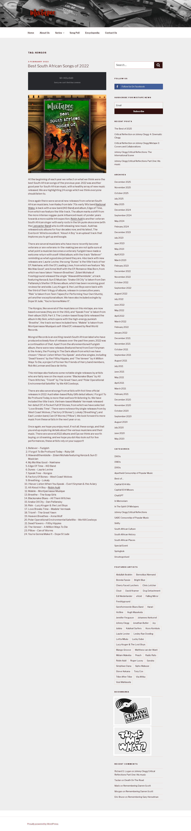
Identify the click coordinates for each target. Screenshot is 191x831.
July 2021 (118, 366)
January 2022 (120, 332)
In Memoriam (121, 501)
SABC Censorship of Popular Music (131, 517)
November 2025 (122, 187)
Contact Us (111, 33)
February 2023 (121, 265)
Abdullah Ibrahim (124, 574)
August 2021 (120, 360)
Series (58, 33)
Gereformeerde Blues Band (129, 607)
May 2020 (119, 438)
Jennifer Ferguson (125, 617)
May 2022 (119, 310)
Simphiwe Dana (123, 666)
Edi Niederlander (124, 596)
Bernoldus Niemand (146, 574)
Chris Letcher (149, 585)
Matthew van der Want (146, 650)
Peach (138, 655)
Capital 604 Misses (124, 490)
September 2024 (122, 215)
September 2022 (122, 288)
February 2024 (121, 226)
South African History (124, 534)
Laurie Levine (123, 633)
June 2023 (119, 243)
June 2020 (119, 433)
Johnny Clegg (122, 623)
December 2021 (122, 338)
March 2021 (120, 388)
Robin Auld (77, 218)
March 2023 (120, 260)
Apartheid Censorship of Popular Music (133, 473)
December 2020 (122, 399)
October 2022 (121, 282)
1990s (117, 467)
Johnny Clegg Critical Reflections (130, 512)
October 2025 (121, 193)
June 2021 (119, 371)
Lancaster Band (42, 226)
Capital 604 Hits (122, 484)
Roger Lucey (136, 660)
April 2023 (119, 254)
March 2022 (120, 321)
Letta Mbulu (122, 639)
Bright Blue (139, 580)
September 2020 (123, 416)
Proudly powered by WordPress (42, 824)
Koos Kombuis (152, 628)
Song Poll (75, 33)
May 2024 (119, 221)
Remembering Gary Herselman (143, 797)
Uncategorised (121, 557)
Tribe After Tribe (124, 676)
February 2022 (121, 327)
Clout (118, 590)
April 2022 (119, 316)
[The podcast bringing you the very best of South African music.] (132, 753)
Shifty (117, 523)
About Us (45, 33)
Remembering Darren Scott (137, 785)
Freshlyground (123, 601)
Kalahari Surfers (134, 628)
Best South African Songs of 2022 (58, 66)
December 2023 (122, 232)
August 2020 (121, 422)
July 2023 (118, 237)
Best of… (119, 478)
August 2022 (120, 293)
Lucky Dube (138, 639)
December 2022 (122, 271)
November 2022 (122, 277)
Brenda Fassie (123, 580)
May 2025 (119, 204)
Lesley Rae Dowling (143, 633)
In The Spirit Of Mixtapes (126, 506)
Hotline (119, 612)
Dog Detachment (151, 590)
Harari (150, 607)
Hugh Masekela (135, 612)
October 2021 (121, 349)
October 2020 (121, 411)
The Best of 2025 (123, 128)
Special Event (121, 545)
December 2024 (122, 210)
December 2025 (122, 182)
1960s (117, 456)
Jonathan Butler (141, 623)
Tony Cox (138, 671)
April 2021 (119, 383)
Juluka (119, 628)
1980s (117, 462)
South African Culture (125, 529)
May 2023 (119, 249)
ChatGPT (118, 495)
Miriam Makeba (123, 655)
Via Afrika (140, 676)
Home (31, 33)
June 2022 (119, 305)
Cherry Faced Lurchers (127, 585)
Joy (154, 623)
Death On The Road (134, 780)
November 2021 (122, 343)
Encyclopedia (92, 33)
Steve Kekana (123, 671)
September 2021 (122, 355)
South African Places (124, 540)
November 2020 (122, 405)
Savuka (150, 660)
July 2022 (118, 299)
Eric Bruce (119, 797)
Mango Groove (123, 650)
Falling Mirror (152, 596)
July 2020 (119, 427)
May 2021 (119, 377)
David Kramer (132, 590)
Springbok (119, 551)
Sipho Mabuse (142, 666)
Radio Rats (150, 655)
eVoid (139, 596)
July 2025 (119, 198)
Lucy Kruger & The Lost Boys (130, 644)
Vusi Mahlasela (123, 682)
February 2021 (121, 394)
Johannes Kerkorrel (147, 617)
